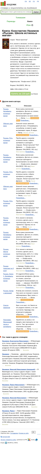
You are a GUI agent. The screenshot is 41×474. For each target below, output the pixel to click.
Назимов (5, 354)
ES (34, 1)
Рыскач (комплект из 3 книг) (8, 268)
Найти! (36, 12)
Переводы (11, 21)
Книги (29, 21)
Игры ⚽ (29, 25)
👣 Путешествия (5, 436)
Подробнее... (25, 120)
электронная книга (22, 135)
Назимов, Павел (8, 411)
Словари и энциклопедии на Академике (19, 8)
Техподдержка (14, 433)
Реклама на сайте (24, 433)
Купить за (20, 93)
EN (26, 1)
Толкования (20, 18)
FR (38, 1)
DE (30, 1)
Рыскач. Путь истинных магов (8, 140)
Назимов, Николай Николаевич (14, 398)
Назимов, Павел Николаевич (13, 385)
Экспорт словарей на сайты (8, 439)
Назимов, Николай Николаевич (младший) (18, 369)
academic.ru (8, 3)
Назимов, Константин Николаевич (15, 341)
